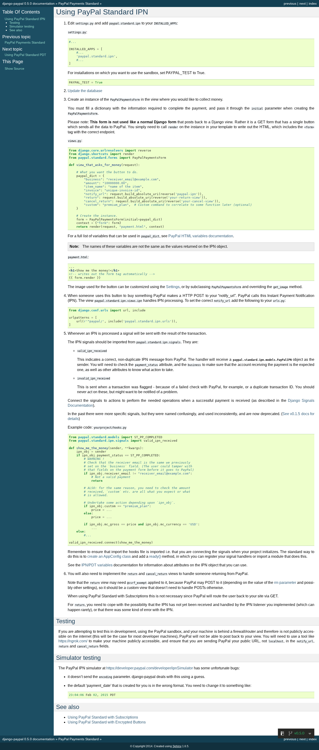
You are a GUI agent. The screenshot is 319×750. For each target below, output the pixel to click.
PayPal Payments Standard (78, 3)
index (313, 3)
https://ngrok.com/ (72, 641)
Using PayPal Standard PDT (25, 55)
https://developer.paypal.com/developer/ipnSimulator (149, 668)
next (302, 3)
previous (290, 3)
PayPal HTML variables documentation (200, 236)
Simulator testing (21, 26)
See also (15, 30)
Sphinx (177, 746)
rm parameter (285, 583)
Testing (14, 22)
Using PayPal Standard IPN (25, 19)
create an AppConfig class (109, 556)
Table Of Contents (21, 11)
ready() (155, 556)
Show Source (14, 68)
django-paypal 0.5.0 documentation (28, 3)
